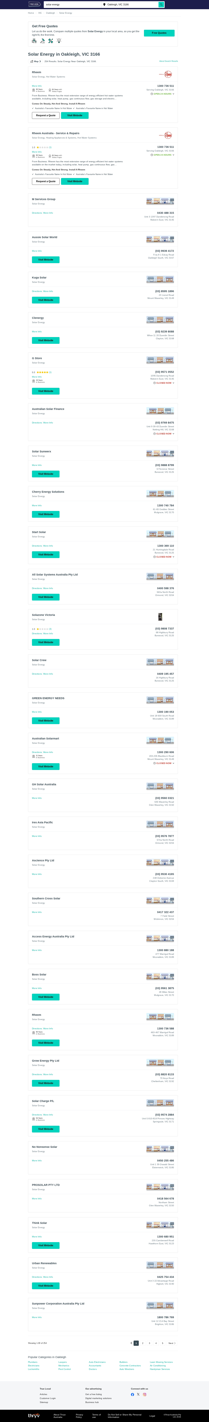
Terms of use (96, 1415)
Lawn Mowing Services (161, 1362)
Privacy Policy (79, 1415)
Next (171, 1343)
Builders (123, 1362)
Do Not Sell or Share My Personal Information (124, 1415)
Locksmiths (33, 1369)
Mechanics (63, 1365)
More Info (37, 86)
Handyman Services (160, 1369)
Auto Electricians (97, 1362)
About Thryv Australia (60, 1415)
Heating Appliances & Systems (61, 137)
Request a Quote (46, 115)
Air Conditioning (158, 1365)
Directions (37, 213)
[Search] (161, 4)
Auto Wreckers (126, 1369)
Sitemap (44, 1402)
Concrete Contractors (130, 1365)
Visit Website (74, 115)
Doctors (93, 1369)
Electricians (33, 1365)
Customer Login (48, 1398)
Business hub (92, 1402)
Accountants (95, 1365)
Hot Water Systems (55, 76)
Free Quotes (159, 33)
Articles (43, 1394)
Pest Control (64, 1369)
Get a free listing (93, 1394)
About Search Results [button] (168, 61)
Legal (152, 1416)
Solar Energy (38, 76)
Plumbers (32, 1362)
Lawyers (62, 1362)
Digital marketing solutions (98, 1398)
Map (36, 61)
